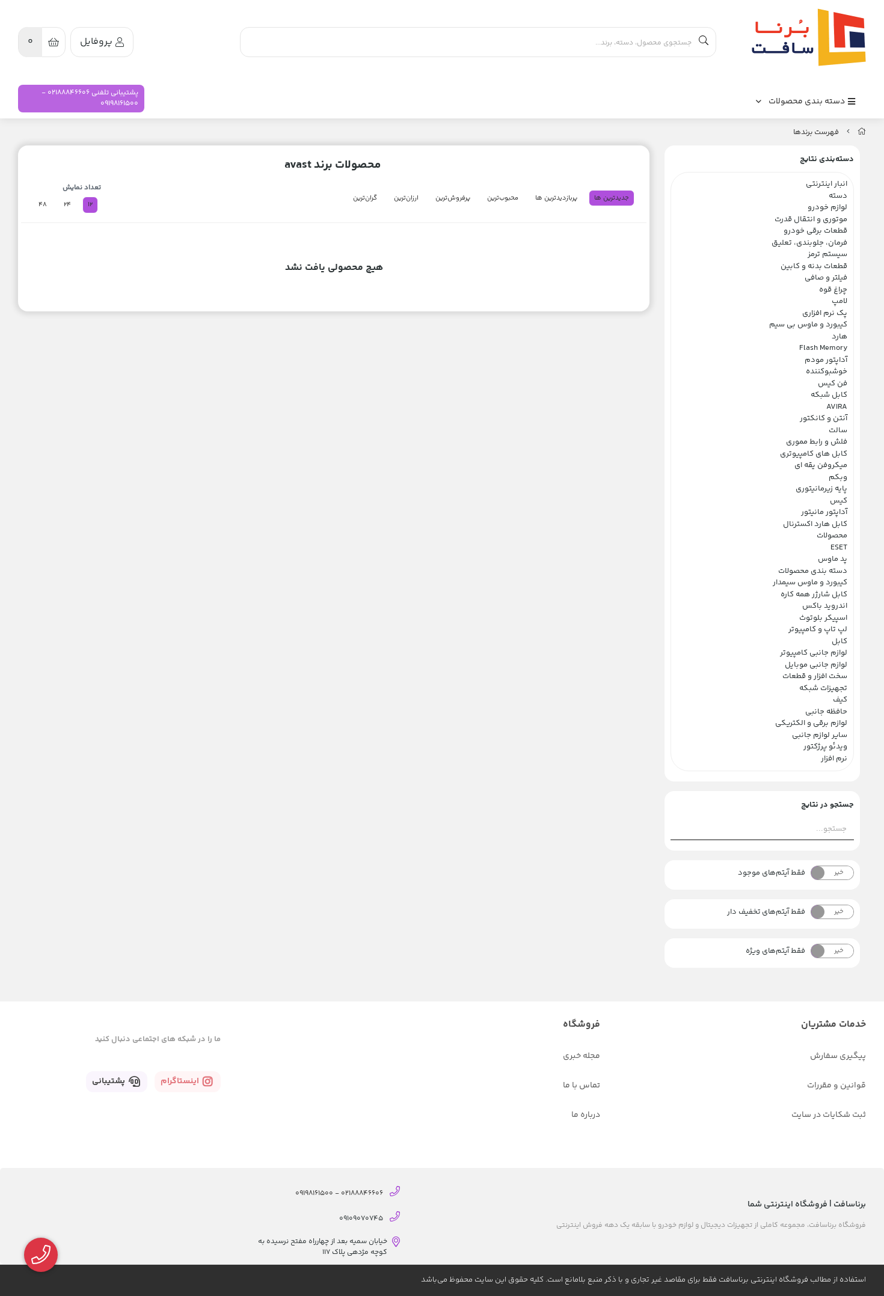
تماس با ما (581, 1085)
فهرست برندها (816, 132)
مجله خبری (581, 1056)
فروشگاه (581, 1024)
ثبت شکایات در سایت (828, 1115)
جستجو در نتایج (827, 805)
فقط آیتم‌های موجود (771, 873)
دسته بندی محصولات (808, 101)
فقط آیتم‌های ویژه (775, 951)
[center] (704, 42)
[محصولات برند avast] (806, 37)
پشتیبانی (109, 1081)
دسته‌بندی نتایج (827, 159)
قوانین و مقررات (836, 1085)
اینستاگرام (181, 1081)
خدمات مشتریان (833, 1024)
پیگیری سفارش (838, 1056)
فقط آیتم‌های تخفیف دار (766, 912)
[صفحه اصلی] (862, 132)
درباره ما (585, 1115)
